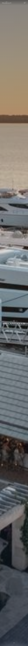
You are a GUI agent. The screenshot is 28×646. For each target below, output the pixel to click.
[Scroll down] (14, 643)
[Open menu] (25, 2)
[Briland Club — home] (6, 2)
